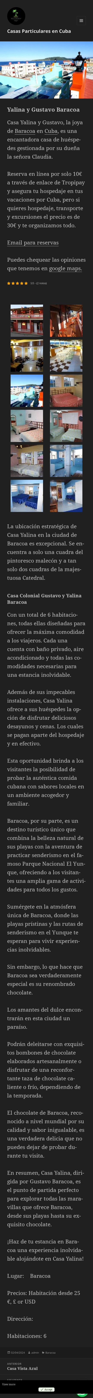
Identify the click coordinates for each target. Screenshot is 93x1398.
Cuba (51, 130)
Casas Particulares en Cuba (39, 31)
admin (35, 1352)
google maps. (65, 268)
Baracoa (25, 130)
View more (8, 1384)
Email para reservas (33, 242)
